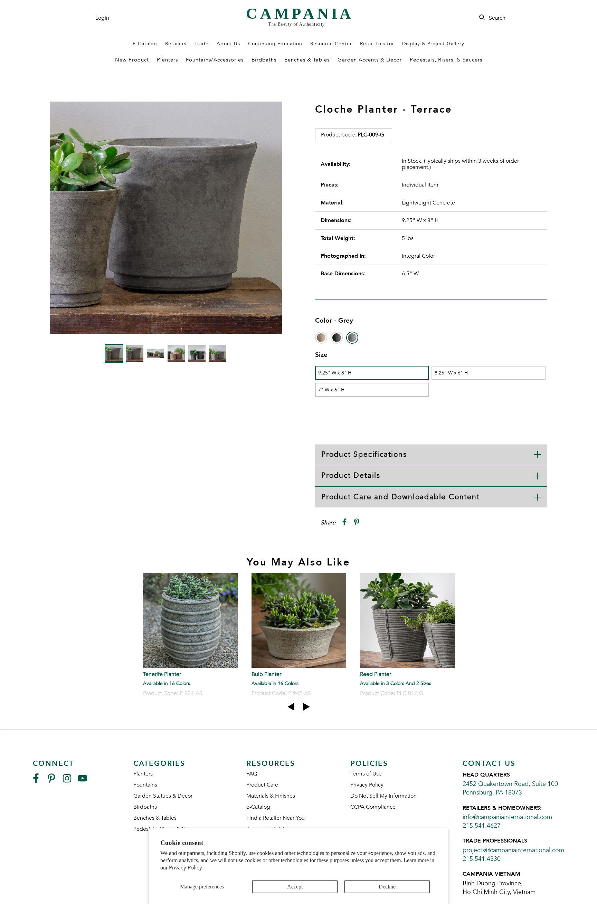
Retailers (176, 43)
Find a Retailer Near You (275, 818)
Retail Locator (377, 43)
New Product (132, 59)
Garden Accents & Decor (370, 59)
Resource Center (331, 43)
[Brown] (321, 338)
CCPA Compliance (373, 807)
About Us (228, 43)
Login (102, 18)
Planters (167, 59)
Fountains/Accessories (215, 59)
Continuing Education (275, 43)
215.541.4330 (482, 859)
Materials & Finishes (270, 796)
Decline (387, 886)
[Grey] (352, 338)
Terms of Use (366, 774)
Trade (202, 43)
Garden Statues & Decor (162, 796)
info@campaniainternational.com (507, 817)
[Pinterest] (51, 781)
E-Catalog (145, 43)
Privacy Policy (185, 868)
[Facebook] (36, 781)
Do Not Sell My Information (383, 796)
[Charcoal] (337, 338)
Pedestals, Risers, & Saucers (446, 59)
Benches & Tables (307, 59)
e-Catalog (258, 807)
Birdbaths (264, 59)
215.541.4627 (482, 825)
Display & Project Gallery (433, 43)
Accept (295, 886)
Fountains (145, 785)
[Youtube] (82, 781)
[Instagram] (67, 781)
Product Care (262, 785)
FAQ (251, 774)
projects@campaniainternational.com (513, 850)
